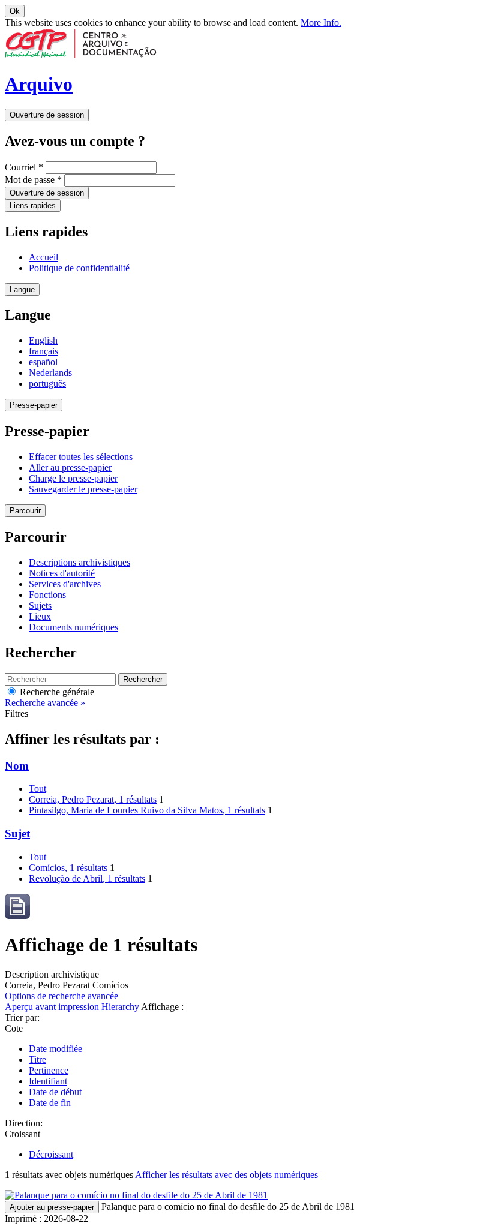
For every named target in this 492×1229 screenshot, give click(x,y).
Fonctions (47, 595)
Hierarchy (121, 1007)
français (43, 351)
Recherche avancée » (45, 703)
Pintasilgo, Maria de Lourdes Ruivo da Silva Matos (147, 810)
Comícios (68, 868)
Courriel (24, 167)
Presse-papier (34, 405)
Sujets (40, 605)
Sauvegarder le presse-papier (83, 489)
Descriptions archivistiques (79, 562)
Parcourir (25, 510)
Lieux (40, 616)
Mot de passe (33, 180)
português (47, 383)
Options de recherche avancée (61, 996)
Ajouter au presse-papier (52, 1207)
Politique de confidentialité (79, 268)
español (43, 362)
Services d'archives (65, 584)
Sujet (17, 833)
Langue (22, 289)
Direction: (24, 1123)
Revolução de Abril (87, 878)
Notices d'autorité (62, 573)
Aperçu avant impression (52, 1007)
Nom (17, 765)
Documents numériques (73, 627)
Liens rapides (33, 205)
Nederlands (50, 373)
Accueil (43, 257)
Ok (15, 11)
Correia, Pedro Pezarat (93, 799)
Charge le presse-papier (73, 478)
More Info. (321, 22)
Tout (37, 788)
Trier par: (22, 1017)
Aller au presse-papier (70, 467)
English (43, 340)
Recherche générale (55, 692)
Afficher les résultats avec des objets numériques (226, 1175)
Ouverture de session (47, 114)
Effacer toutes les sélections (81, 457)
